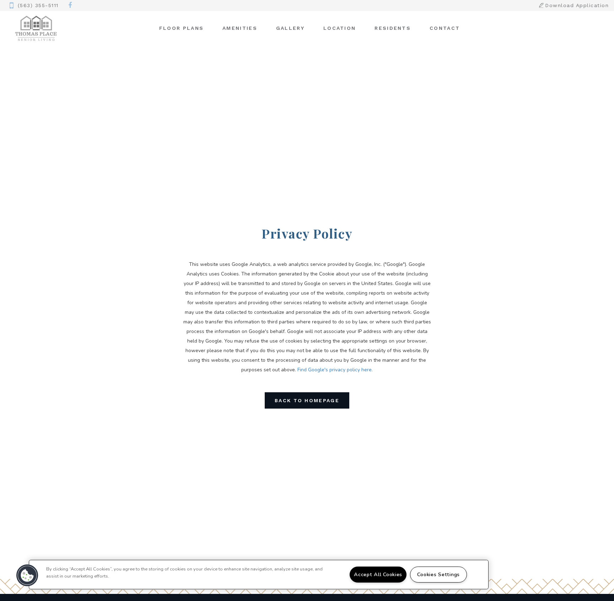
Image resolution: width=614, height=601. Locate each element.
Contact (445, 28)
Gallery (290, 28)
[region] (258, 574)
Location (339, 28)
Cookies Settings (438, 574)
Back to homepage (307, 400)
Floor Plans (181, 28)
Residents (393, 28)
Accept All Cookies (378, 574)
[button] (70, 6)
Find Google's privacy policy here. (335, 369)
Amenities (239, 28)
